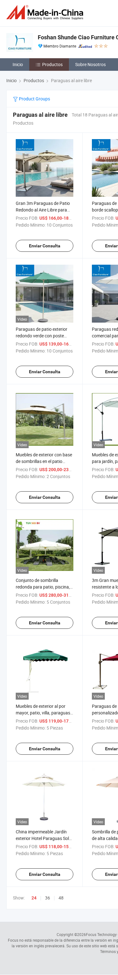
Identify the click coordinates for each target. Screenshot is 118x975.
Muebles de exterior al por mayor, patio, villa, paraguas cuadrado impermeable (43, 712)
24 (34, 897)
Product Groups (34, 99)
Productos (52, 64)
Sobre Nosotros (90, 64)
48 (61, 898)
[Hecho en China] (46, 12)
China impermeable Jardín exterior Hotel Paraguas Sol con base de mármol (42, 838)
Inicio (18, 64)
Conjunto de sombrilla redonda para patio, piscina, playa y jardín (43, 586)
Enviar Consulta (44, 245)
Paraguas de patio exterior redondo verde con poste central (41, 335)
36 (47, 898)
